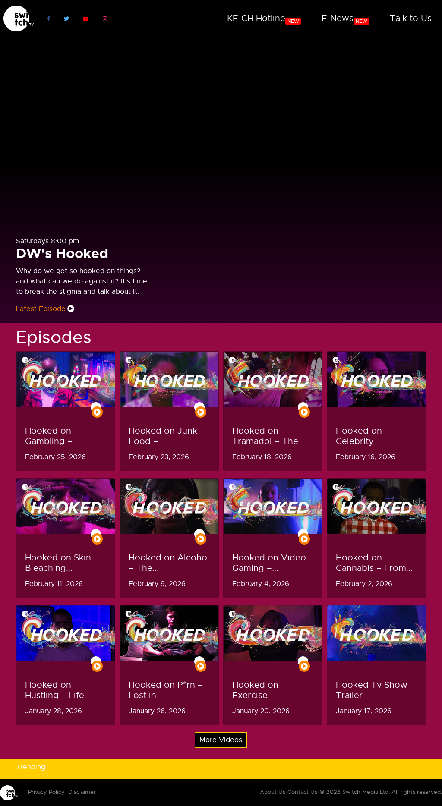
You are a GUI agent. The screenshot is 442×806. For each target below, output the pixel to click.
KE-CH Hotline (263, 18)
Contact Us (302, 792)
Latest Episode (41, 309)
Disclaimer (82, 792)
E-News (344, 18)
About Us (272, 792)
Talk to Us (411, 18)
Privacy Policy (46, 792)
